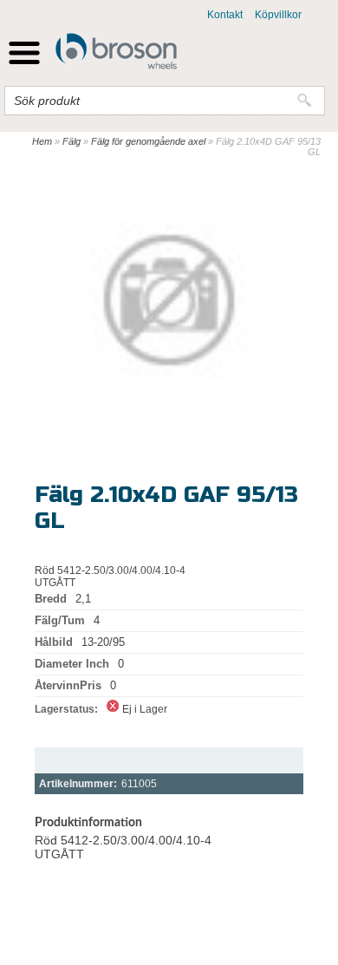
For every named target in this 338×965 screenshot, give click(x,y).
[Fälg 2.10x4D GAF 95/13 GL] (169, 300)
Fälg (71, 141)
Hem (42, 141)
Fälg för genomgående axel (148, 141)
